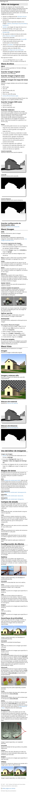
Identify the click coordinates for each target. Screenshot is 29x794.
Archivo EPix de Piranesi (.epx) (10, 96)
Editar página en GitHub (8, 788)
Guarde (4, 455)
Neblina (9, 23)
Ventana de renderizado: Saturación (13, 495)
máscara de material (12, 403)
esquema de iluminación (12, 226)
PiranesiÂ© (23, 39)
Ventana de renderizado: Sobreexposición (15, 492)
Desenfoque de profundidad (19, 23)
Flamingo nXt (4, 1)
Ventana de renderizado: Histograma (14, 499)
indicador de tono (21, 16)
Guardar (5, 27)
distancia (7, 36)
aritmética (10, 44)
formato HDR (6, 32)
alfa (4, 36)
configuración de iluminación (16, 50)
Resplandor (5, 25)
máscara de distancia (12, 427)
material (13, 36)
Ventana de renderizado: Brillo (12, 480)
